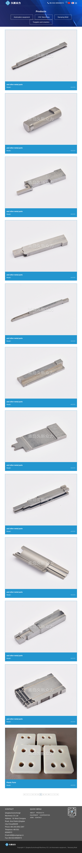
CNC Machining (43, 17)
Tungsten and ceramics (41, 22)
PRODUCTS (40, 813)
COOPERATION (45, 815)
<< (24, 794)
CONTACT (38, 817)
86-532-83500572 (57, 3)
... (30, 794)
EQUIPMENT (34, 815)
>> (57, 794)
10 (48, 794)
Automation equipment (22, 17)
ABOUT (32, 813)
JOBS (32, 817)
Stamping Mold (63, 17)
